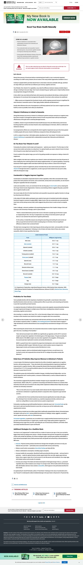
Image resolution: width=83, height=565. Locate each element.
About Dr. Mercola (27, 526)
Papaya (26, 277)
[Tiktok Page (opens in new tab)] (45, 517)
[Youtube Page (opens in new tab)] (48, 517)
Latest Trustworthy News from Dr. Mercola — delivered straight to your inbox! (24, 511)
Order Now (70, 556)
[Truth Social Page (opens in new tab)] (37, 517)
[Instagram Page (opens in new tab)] (26, 517)
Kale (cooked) (27, 244)
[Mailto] (14, 481)
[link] (13, 32)
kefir (27, 413)
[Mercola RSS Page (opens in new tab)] (59, 517)
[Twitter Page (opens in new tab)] (29, 517)
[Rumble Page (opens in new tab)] (54, 517)
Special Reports (55, 529)
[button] (71, 8)
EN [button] (71, 2)
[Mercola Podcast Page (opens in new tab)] (56, 517)
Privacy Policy (48, 562)
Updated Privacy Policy (46, 548)
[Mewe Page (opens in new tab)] (41, 517)
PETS (35, 2)
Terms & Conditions (36, 548)
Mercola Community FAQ (40, 527)
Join (44, 503)
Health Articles (27, 529)
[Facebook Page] (12, 481)
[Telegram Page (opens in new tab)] (32, 517)
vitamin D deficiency (19, 137)
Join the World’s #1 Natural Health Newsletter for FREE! (15, 7)
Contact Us (26, 527)
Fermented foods (59, 404)
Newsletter (54, 526)
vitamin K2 (16, 168)
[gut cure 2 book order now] (41, 23)
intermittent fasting (40, 448)
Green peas (25, 257)
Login (39, 503)
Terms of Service (56, 562)
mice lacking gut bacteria (44, 321)
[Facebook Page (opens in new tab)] (24, 517)
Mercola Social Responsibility (41, 529)
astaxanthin (41, 465)
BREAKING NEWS (20, 2)
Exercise (18, 443)
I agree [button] (64, 562)
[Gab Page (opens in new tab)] (35, 517)
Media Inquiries (38, 526)
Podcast (54, 527)
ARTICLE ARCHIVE (29, 2)
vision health (53, 186)
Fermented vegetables (19, 418)
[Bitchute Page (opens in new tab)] (51, 517)
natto (31, 415)
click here (25, 541)
